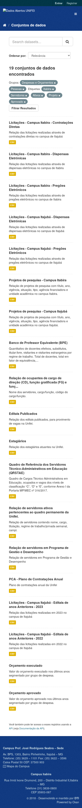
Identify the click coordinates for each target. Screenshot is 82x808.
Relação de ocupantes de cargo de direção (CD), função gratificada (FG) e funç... (38, 382)
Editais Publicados (23, 413)
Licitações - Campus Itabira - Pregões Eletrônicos (37, 187)
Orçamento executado (25, 665)
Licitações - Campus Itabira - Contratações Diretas (41, 124)
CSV (12, 142)
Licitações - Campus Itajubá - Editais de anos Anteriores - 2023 (38, 604)
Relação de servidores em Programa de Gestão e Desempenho (38, 549)
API (11, 728)
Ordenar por (17, 56)
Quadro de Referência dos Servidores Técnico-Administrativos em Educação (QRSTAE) (38, 468)
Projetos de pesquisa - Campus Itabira (37, 280)
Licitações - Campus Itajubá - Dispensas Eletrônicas (39, 219)
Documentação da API (31, 728)
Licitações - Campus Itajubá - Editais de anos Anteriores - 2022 (38, 636)
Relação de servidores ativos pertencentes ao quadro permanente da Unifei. (39, 512)
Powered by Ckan (68, 802)
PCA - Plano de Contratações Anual (36, 579)
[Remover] (55, 82)
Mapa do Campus (18, 766)
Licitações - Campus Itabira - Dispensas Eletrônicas (39, 156)
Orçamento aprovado (25, 693)
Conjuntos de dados (28, 25)
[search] (67, 41)
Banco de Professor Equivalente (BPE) (38, 342)
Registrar (72, 3)
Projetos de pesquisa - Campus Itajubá (38, 311)
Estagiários (17, 441)
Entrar (58, 3)
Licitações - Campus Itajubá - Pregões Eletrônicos (37, 250)
